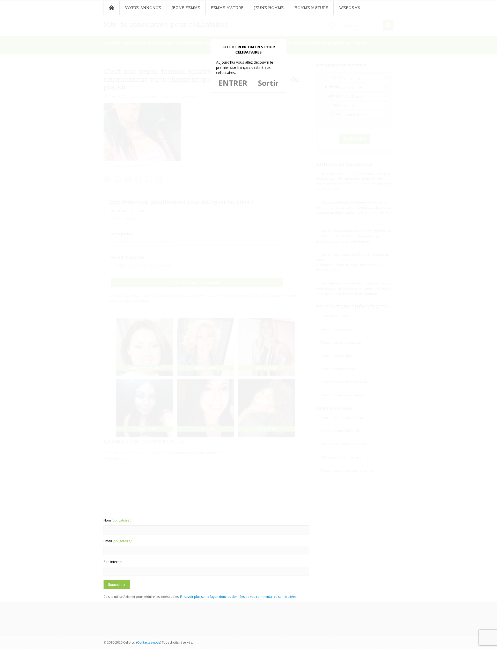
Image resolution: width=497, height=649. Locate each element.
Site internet (113, 561)
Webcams (349, 8)
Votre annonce (143, 8)
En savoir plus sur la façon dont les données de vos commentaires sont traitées (238, 596)
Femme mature (227, 8)
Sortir (268, 83)
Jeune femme (186, 8)
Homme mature (311, 8)
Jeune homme (269, 8)
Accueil (111, 8)
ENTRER (232, 83)
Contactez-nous (148, 642)
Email (118, 541)
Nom (117, 520)
